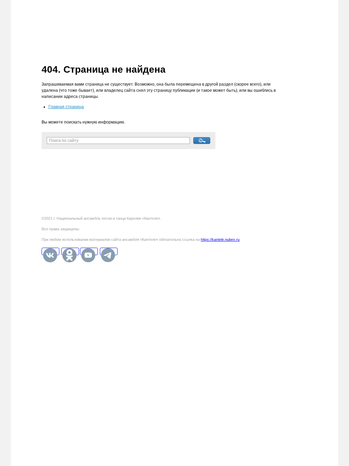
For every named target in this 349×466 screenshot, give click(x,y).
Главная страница (66, 106)
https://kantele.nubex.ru (220, 239)
